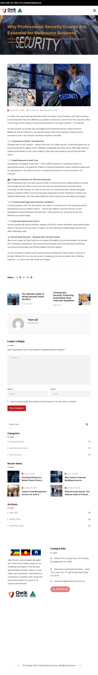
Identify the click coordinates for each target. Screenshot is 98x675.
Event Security (15, 455)
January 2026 (14, 519)
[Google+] (24, 277)
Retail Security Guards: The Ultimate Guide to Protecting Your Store (77, 494)
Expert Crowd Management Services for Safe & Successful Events (34, 494)
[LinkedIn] (28, 277)
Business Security (50, 110)
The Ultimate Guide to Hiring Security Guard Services (33, 296)
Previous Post (27, 304)
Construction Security (18, 448)
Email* (53, 389)
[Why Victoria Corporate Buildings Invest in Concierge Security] (56, 476)
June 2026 (13, 513)
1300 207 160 (62, 589)
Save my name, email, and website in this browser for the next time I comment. (43, 401)
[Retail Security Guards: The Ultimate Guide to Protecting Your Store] (56, 491)
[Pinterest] (31, 277)
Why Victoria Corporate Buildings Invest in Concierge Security (75, 480)
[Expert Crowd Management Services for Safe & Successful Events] (13, 491)
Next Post (57, 305)
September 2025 (16, 526)
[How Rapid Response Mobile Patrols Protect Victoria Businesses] (13, 476)
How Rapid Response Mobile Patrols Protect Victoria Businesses (32, 480)
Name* (10, 389)
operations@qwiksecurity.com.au (69, 581)
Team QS (34, 110)
